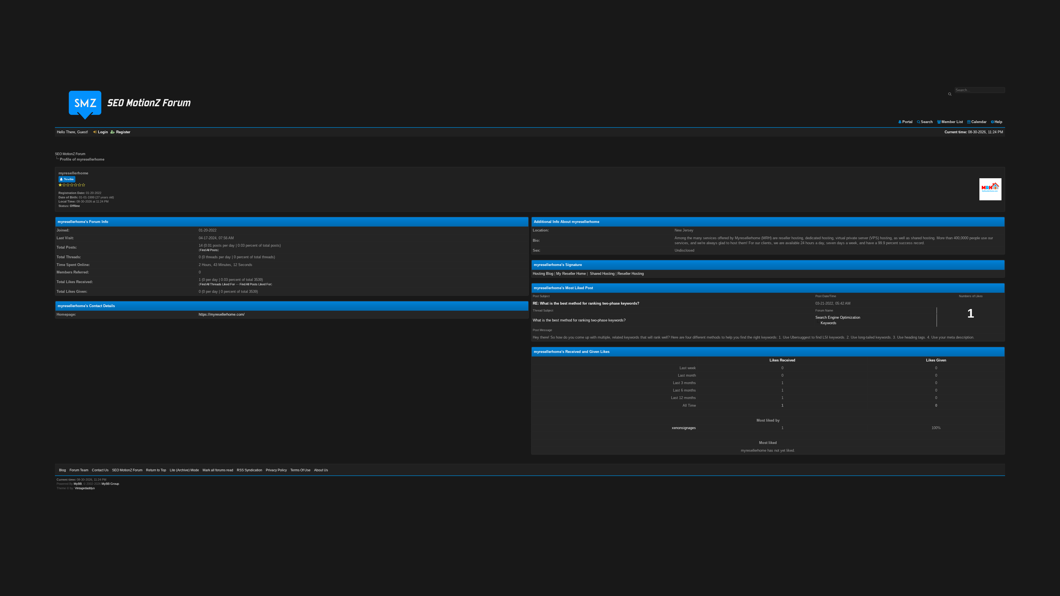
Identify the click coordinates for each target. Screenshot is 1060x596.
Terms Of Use (300, 470)
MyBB (78, 483)
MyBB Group (110, 483)
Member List (952, 122)
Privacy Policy (276, 470)
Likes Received (782, 360)
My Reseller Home (571, 274)
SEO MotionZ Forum (70, 154)
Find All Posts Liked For (255, 284)
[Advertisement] (530, 40)
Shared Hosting (602, 274)
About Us (321, 470)
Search (927, 122)
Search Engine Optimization (837, 317)
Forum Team (79, 470)
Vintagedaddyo (85, 488)
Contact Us (100, 470)
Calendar (979, 122)
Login (103, 132)
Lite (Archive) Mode (184, 470)
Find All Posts (209, 250)
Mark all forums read (218, 470)
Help (998, 122)
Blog (62, 470)
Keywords (828, 323)
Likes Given (936, 360)
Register (123, 132)
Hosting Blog (543, 274)
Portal (907, 122)
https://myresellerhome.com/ (222, 314)
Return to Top (156, 470)
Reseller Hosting (631, 274)
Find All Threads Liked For (217, 284)
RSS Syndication (249, 470)
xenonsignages (684, 428)
